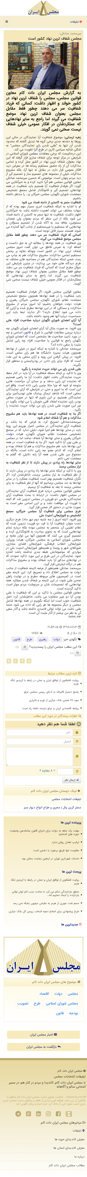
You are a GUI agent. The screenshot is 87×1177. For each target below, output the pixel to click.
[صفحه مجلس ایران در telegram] (18, 1115)
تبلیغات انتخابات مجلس (66, 799)
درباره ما (79, 1156)
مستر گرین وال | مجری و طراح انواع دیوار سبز (52, 807)
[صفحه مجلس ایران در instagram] (48, 1115)
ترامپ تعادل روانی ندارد (65, 842)
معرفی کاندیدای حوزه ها (70, 1139)
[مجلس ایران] (43, 8)
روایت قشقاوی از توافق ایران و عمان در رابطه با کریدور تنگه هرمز (45, 682)
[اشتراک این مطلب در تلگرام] (29, 661)
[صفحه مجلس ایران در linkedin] (38, 1115)
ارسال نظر (70, 780)
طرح (41, 149)
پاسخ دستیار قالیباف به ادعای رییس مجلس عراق (51, 692)
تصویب (22, 1003)
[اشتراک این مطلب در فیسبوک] (22, 661)
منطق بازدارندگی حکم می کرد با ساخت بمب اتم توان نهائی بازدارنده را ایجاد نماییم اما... (45, 893)
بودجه (73, 1013)
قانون (27, 332)
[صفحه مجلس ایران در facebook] (58, 1115)
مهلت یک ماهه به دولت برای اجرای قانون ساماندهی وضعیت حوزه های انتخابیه (44, 832)
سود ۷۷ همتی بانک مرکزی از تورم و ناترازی (54, 700)
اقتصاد (44, 994)
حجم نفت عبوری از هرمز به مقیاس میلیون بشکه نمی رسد (46, 903)
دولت (10, 434)
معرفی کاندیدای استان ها (69, 1148)
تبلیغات (75, 22)
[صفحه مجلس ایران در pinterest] (28, 1115)
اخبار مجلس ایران (42, 1034)
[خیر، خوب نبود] (77, 653)
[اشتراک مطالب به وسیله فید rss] (9, 661)
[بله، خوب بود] (25, 647)
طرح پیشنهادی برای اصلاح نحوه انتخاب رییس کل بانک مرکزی (44, 911)
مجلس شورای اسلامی (62, 1003)
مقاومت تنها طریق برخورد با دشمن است (56, 850)
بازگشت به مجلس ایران (42, 1046)
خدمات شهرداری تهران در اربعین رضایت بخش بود (50, 859)
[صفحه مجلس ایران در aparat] (69, 1115)
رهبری (43, 639)
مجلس (33, 153)
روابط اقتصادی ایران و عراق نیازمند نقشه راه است (50, 708)
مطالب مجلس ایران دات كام (67, 1165)
